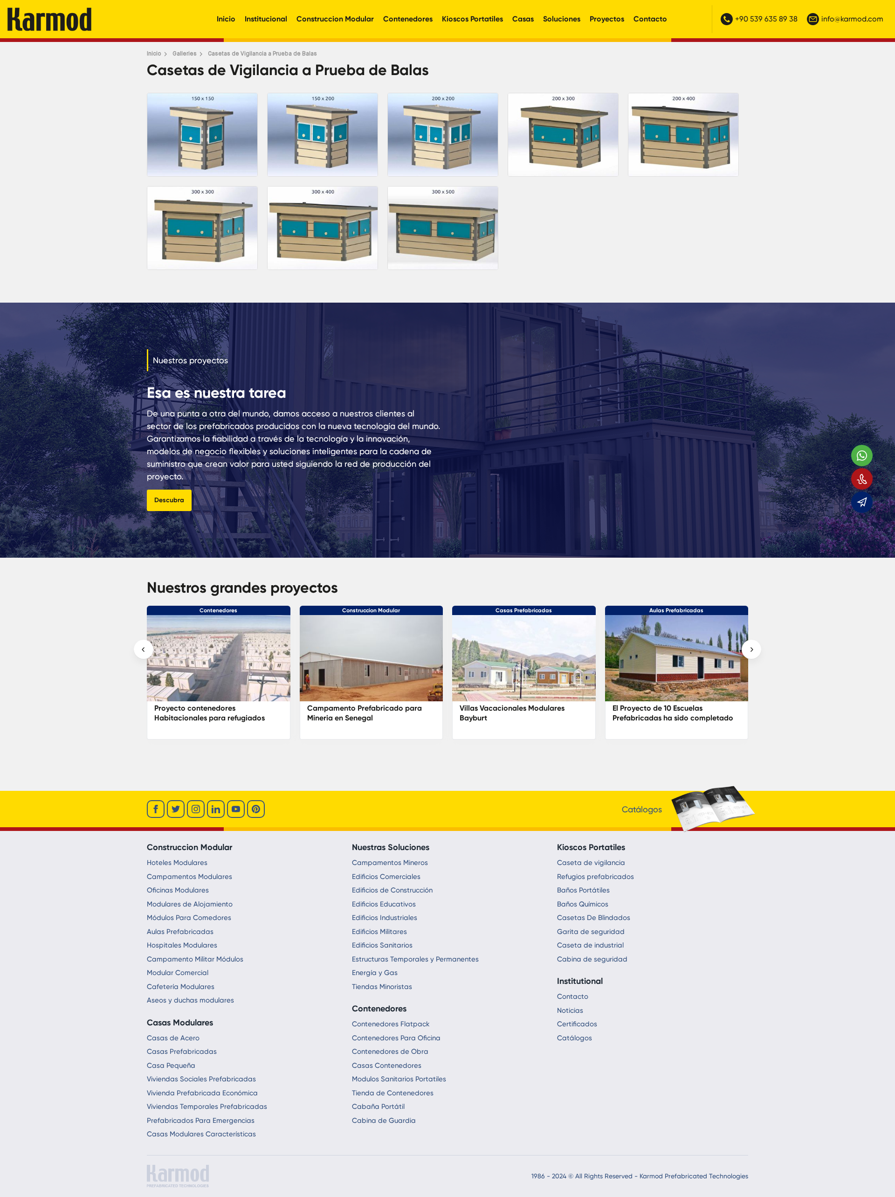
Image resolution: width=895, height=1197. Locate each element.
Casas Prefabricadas (218, 610)
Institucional (266, 18)
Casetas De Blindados (593, 917)
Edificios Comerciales (386, 876)
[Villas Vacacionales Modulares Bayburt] (218, 663)
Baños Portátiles (583, 890)
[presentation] (143, 649)
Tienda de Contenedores (393, 1093)
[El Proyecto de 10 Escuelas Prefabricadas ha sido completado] (371, 663)
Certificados (577, 1024)
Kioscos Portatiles (472, 18)
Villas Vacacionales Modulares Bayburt (206, 713)
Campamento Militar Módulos (195, 959)
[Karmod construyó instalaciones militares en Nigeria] (524, 663)
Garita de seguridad (591, 931)
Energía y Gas (375, 973)
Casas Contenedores (386, 1065)
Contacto (650, 18)
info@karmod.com (852, 18)
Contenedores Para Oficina (396, 1038)
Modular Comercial (177, 973)
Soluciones (561, 18)
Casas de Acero (173, 1038)
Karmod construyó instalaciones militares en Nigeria (515, 713)
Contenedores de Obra (390, 1051)
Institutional (580, 981)
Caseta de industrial (590, 945)
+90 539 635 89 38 (766, 18)
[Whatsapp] (862, 455)
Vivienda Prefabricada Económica (202, 1093)
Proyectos (607, 18)
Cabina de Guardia (384, 1120)
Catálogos (574, 1038)
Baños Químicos (582, 904)
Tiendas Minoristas (382, 987)
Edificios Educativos (384, 904)
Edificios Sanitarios (382, 945)
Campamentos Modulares (189, 876)
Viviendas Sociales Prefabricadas (201, 1079)
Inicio (226, 18)
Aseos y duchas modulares (190, 1000)
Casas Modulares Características (201, 1134)
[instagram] (196, 809)
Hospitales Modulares (182, 945)
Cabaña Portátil (378, 1106)
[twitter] (176, 809)
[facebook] (156, 809)
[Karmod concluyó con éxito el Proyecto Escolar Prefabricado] (677, 663)
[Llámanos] (862, 479)
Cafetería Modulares (180, 987)
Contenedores (408, 18)
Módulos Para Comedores (189, 917)
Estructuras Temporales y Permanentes (415, 959)
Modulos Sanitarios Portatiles (399, 1079)
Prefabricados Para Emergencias (201, 1120)
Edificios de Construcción (392, 890)
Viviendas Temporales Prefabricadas (207, 1106)
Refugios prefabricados (595, 876)
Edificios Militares (379, 931)
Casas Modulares (180, 1022)
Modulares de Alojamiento (190, 904)
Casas (523, 18)
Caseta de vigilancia (591, 862)
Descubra (169, 500)
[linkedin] (216, 809)
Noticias (570, 1010)
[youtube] (236, 809)
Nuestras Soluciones (390, 847)
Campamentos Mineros (390, 862)
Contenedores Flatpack (391, 1024)
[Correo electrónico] (862, 502)
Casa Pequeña (171, 1065)
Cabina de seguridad (592, 959)
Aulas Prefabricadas (371, 610)
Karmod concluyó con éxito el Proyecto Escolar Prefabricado (665, 713)
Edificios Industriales (384, 917)
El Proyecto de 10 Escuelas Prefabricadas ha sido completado (367, 713)
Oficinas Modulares (178, 890)
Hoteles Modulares (177, 862)
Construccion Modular (335, 18)
